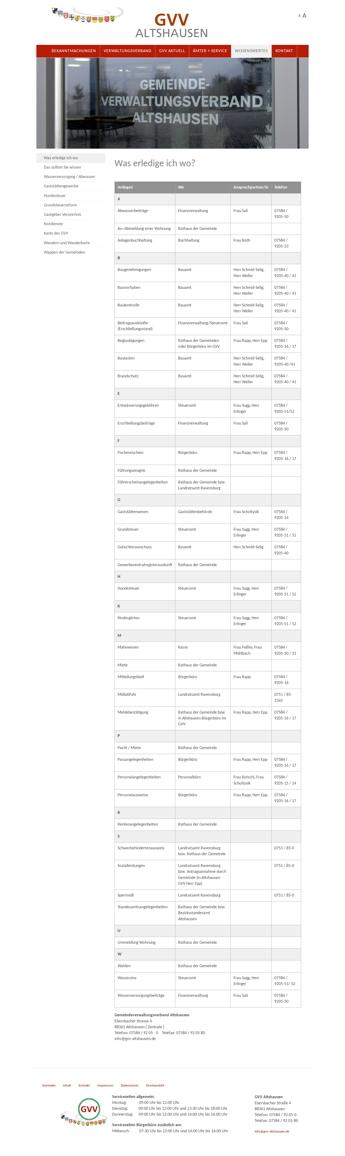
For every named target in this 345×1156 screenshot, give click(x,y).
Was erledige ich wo (61, 158)
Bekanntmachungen (74, 51)
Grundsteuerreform (60, 205)
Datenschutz (129, 1085)
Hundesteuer (55, 196)
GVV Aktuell (172, 51)
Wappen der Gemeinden (64, 252)
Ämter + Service (210, 51)
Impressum (105, 1085)
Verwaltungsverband (127, 51)
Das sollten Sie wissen (62, 167)
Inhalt (67, 1085)
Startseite (48, 1085)
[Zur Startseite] (172, 25)
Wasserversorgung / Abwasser (69, 177)
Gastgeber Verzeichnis (62, 215)
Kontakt (284, 51)
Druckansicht (155, 1085)
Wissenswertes (251, 51)
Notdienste (53, 224)
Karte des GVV (56, 233)
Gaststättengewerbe (61, 186)
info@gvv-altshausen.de (272, 1131)
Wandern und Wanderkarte (67, 243)
